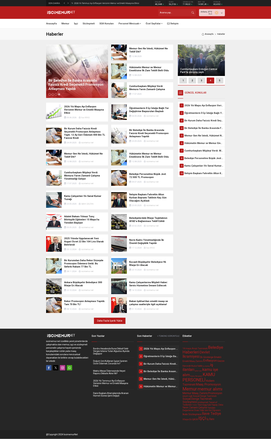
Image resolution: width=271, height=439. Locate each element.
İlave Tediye (211, 414)
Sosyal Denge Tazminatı (205, 396)
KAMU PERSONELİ (199, 377)
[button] (49, 94)
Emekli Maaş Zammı (193, 361)
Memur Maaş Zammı (195, 393)
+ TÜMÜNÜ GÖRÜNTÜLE (168, 336)
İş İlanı (210, 419)
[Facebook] (48, 367)
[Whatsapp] (69, 367)
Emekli (217, 357)
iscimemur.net (152, 116)
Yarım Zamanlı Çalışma (195, 407)
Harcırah (187, 366)
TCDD (194, 405)
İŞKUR (195, 419)
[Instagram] (62, 367)
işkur (197, 371)
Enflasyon (210, 360)
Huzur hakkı (197, 366)
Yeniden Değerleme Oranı (199, 409)
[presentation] (49, 71)
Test (199, 405)
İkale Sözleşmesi (192, 414)
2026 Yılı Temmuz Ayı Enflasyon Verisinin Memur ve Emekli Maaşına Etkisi (106, 3)
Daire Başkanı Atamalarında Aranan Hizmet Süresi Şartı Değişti (111, 394)
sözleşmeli (203, 402)
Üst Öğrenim (214, 410)
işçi (200, 371)
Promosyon (215, 393)
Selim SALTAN (87, 204)
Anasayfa (209, 34)
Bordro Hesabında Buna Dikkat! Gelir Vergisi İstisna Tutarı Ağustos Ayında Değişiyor (111, 351)
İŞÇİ (202, 418)
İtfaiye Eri (187, 419)
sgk (190, 396)
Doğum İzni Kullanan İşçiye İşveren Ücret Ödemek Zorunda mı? (110, 362)
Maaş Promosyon (208, 384)
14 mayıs (187, 348)
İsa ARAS (85, 117)
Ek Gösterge (206, 357)
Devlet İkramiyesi (196, 354)
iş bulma (206, 366)
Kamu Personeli (196, 376)
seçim (186, 396)
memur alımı (209, 389)
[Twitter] (55, 367)
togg (204, 405)
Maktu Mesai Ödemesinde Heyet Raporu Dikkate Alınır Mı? (109, 372)
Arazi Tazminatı (200, 348)
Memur (190, 389)
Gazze (220, 360)
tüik (209, 405)
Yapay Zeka (217, 405)
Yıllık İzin (204, 410)
